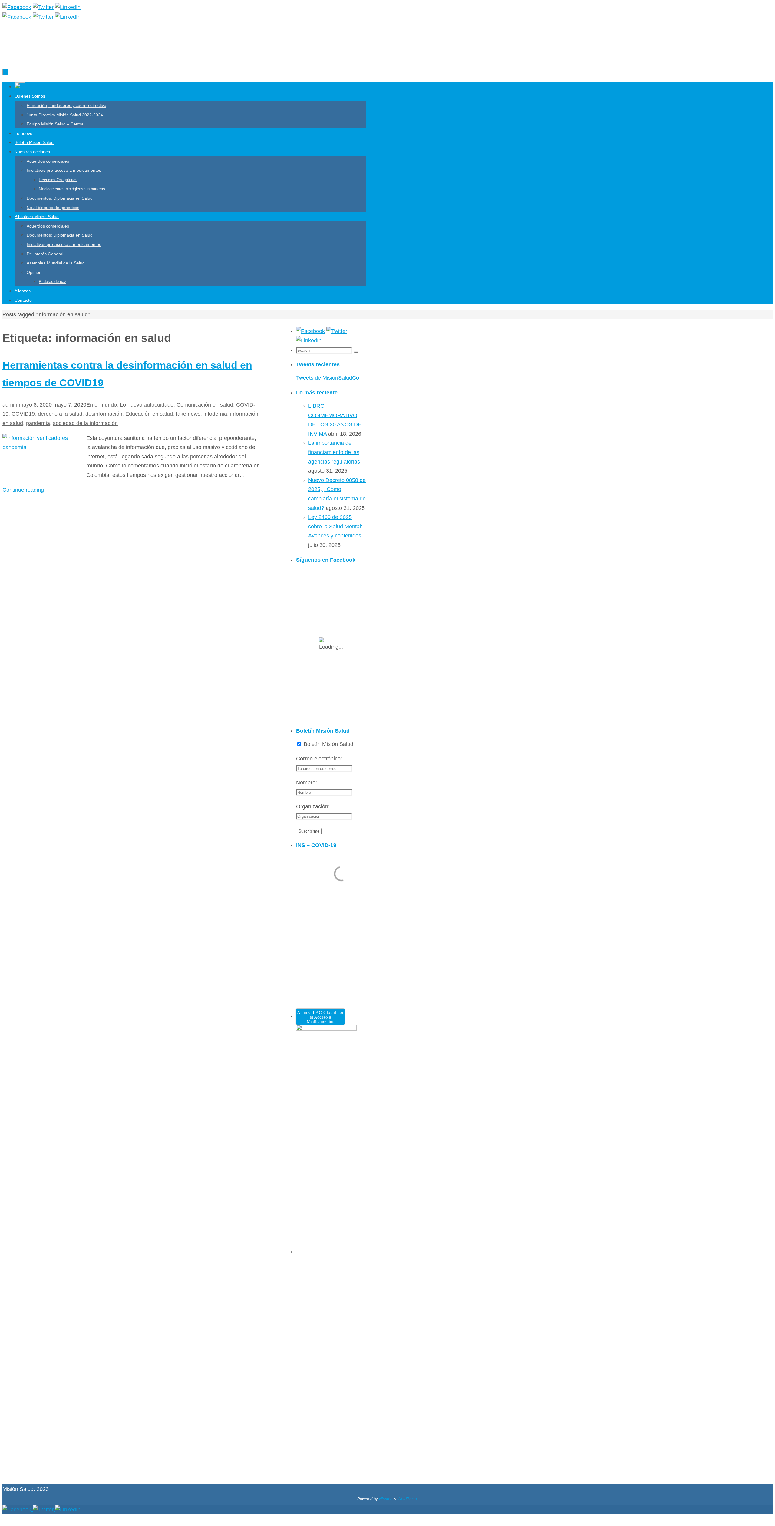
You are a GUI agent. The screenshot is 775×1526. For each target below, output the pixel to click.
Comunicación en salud (204, 405)
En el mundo (101, 405)
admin (9, 405)
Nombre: (306, 783)
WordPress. (407, 1499)
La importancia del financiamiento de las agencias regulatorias (334, 452)
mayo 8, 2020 (35, 405)
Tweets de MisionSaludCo (327, 378)
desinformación (103, 414)
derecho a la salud (60, 414)
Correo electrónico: (319, 759)
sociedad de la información (85, 423)
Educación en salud (149, 414)
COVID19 (23, 414)
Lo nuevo (131, 405)
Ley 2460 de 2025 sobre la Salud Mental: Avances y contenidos (335, 526)
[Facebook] (17, 7)
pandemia (38, 423)
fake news (188, 414)
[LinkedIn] (68, 7)
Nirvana (385, 1499)
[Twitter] (44, 7)
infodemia (215, 414)
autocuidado (158, 405)
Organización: (313, 806)
